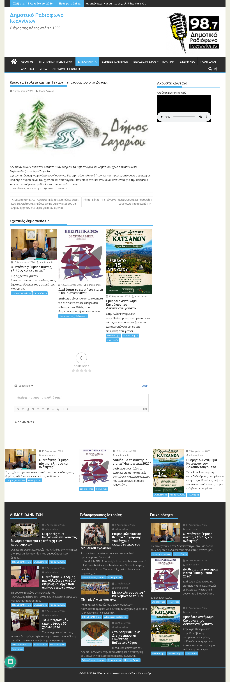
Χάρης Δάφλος (46, 91)
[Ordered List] (37, 409)
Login (144, 385)
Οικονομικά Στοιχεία (66, 69)
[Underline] (27, 409)
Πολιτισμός (208, 61)
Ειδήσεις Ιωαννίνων (115, 61)
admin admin (46, 262)
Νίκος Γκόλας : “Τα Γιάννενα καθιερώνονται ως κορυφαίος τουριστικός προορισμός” (117, 201)
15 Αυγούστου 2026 (23, 262)
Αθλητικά (27, 69)
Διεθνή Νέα (187, 61)
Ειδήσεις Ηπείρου (145, 61)
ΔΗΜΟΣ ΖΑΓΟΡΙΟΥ (57, 188)
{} (62, 409)
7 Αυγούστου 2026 (54, 525)
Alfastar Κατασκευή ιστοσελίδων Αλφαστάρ (123, 673)
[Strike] (32, 409)
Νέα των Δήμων (130, 335)
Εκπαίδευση (19, 188)
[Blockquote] (47, 409)
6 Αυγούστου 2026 (54, 568)
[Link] (58, 409)
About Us (27, 61)
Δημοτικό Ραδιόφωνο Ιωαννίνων (37, 18)
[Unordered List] (42, 409)
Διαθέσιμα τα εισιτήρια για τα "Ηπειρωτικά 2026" (118, 3)
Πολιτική (168, 61)
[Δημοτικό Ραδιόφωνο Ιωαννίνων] (13, 61)
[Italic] (22, 409)
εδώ (183, 92)
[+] (68, 409)
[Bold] (17, 409)
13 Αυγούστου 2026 (71, 284)
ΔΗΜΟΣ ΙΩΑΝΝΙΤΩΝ (21, 561)
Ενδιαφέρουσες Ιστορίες (93, 577)
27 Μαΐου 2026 (122, 583)
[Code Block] (53, 409)
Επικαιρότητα (87, 61)
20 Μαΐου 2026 (122, 623)
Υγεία (43, 69)
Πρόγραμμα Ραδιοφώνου (56, 61)
